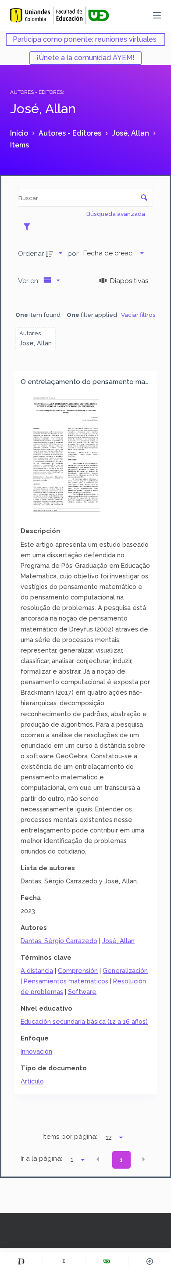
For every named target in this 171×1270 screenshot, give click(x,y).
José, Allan (118, 940)
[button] (98, 1159)
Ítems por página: (70, 1137)
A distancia (37, 970)
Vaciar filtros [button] (138, 314)
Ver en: (29, 280)
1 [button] (121, 1159)
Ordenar (31, 253)
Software (82, 991)
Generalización (125, 970)
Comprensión (78, 970)
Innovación (36, 1051)
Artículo (32, 1081)
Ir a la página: (41, 1158)
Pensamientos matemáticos (66, 981)
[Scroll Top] (150, 1261)
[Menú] (157, 15)
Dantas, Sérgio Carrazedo (59, 940)
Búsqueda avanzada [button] (116, 213)
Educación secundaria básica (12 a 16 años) (84, 1021)
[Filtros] (29, 226)
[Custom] (21, 1261)
